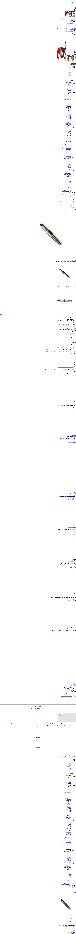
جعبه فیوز (69, 136)
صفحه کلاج (69, 187)
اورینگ (70, 111)
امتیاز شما (73, 353)
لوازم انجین (71, 261)
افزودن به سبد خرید (72, 325)
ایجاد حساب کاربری (70, 21)
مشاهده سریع (73, 401)
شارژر (70, 146)
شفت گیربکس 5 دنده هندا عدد (69, 324)
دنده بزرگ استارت (67, 119)
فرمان (70, 169)
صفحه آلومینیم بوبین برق (66, 148)
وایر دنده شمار (68, 156)
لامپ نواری (69, 90)
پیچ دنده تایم (69, 114)
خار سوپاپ (69, 117)
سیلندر (70, 95)
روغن (70, 183)
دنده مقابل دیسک (68, 123)
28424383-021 (63, 696)
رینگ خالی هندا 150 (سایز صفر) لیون (67, 496)
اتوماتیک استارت (68, 129)
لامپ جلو (69, 84)
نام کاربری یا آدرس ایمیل (71, 23)
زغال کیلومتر (68, 141)
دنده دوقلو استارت (67, 121)
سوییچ (70, 184)
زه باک (70, 75)
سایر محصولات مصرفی (66, 191)
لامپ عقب (69, 87)
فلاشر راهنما (68, 149)
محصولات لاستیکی (67, 190)
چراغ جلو (69, 162)
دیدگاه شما (73, 362)
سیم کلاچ (69, 97)
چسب (70, 182)
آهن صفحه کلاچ (68, 107)
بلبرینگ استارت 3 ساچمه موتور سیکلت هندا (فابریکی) (63, 630)
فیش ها (69, 151)
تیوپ (70, 181)
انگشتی (69, 109)
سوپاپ (70, 94)
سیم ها (70, 185)
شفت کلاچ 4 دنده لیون (71, 312)
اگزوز (70, 161)
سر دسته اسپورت (67, 68)
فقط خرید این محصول (64, 325)
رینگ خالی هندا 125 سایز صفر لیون (68, 563)
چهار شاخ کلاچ (68, 116)
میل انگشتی (69, 103)
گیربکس (69, 102)
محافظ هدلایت (68, 154)
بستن (75, 892)
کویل (70, 153)
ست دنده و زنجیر (68, 171)
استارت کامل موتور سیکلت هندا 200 (67, 688)
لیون (1, 314)
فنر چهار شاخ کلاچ (67, 99)
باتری (70, 131)
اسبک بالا (69, 108)
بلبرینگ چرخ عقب (67, 174)
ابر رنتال (69, 72)
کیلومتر (69, 168)
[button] (72, 408)
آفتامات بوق (69, 128)
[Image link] (73, 734)
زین (70, 81)
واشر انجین (69, 106)
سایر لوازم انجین (68, 126)
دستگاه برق (69, 137)
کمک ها (69, 167)
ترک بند (69, 160)
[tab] (37, 333)
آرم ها (70, 69)
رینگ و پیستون (68, 124)
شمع (70, 186)
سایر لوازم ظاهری (67, 158)
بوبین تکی (69, 132)
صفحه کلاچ (69, 98)
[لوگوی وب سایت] (70, 17)
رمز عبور (74, 201)
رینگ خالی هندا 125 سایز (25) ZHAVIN (66, 529)
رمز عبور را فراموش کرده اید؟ (70, 27)
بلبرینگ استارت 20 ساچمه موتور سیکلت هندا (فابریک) (63, 597)
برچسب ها (69, 73)
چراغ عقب (69, 165)
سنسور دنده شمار (67, 143)
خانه (75, 261)
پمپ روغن (69, 112)
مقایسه (72, 887)
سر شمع (69, 142)
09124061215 (69, 696)
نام (75, 364)
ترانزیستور (69, 134)
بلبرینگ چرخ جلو (68, 173)
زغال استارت (68, 139)
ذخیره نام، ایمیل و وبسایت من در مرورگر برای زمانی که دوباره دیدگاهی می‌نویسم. (58, 369)
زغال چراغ (69, 140)
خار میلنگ (69, 118)
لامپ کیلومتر (68, 89)
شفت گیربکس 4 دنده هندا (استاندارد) (69, 286)
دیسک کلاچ (69, 125)
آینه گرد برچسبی (68, 70)
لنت (70, 189)
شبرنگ (70, 76)
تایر (70, 178)
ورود (75, 25)
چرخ (70, 159)
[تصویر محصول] (64, 490)
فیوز (70, 152)
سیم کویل (69, 145)
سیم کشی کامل (68, 144)
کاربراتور (69, 179)
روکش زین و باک (68, 82)
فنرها (70, 177)
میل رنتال (69, 78)
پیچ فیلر (69, 115)
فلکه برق (69, 150)
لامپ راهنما (69, 85)
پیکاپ (70, 133)
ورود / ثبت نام (71, 888)
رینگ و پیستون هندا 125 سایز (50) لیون (67, 438)
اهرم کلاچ (69, 110)
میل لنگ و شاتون (68, 104)
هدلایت (70, 91)
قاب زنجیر (69, 166)
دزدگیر (70, 74)
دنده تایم (69, 120)
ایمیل (74, 366)
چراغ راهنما (69, 164)
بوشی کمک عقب (68, 176)
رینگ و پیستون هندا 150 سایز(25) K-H (67, 405)
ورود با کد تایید (73, 30)
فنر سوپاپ (69, 100)
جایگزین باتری (68, 135)
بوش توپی (69, 175)
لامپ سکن (69, 86)
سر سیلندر (69, 93)
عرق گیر (69, 77)
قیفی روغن (69, 101)
